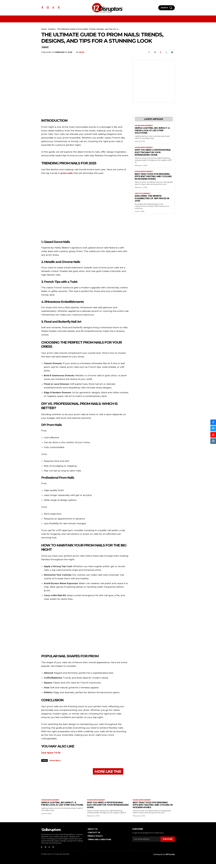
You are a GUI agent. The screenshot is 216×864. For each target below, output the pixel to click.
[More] (172, 52)
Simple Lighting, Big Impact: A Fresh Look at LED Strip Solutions (152, 130)
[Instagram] (48, 8)
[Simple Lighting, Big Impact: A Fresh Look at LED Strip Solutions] (62, 787)
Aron (81, 52)
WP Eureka (170, 854)
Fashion (52, 29)
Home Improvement (144, 125)
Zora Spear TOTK (50, 752)
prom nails (67, 173)
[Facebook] (42, 8)
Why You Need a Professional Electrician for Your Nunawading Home (153, 152)
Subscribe (167, 839)
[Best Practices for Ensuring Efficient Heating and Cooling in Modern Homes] (154, 787)
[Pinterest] (160, 52)
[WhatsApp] (166, 52)
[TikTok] (53, 8)
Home (44, 29)
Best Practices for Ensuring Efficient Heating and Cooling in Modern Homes (153, 176)
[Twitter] (59, 8)
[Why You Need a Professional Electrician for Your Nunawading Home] (108, 787)
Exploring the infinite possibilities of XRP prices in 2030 (152, 198)
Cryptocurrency (143, 193)
